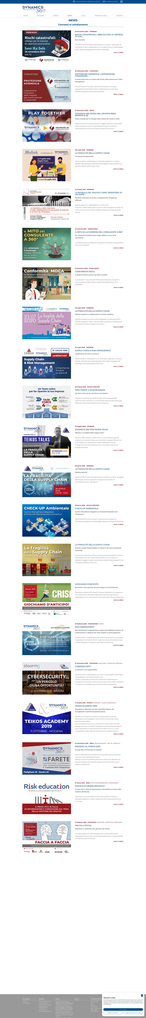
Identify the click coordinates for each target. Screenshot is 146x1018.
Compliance (43, 1009)
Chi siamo (26, 999)
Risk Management (84, 627)
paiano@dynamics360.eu (111, 1)
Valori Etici (26, 1003)
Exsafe (93, 1005)
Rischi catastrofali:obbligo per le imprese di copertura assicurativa (64, 1003)
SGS (92, 1003)
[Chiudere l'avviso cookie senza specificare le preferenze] (142, 995)
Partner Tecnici (97, 999)
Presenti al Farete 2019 (87, 746)
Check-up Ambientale (86, 508)
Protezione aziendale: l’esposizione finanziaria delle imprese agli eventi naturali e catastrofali (64, 1008)
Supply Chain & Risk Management (93, 350)
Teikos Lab (94, 1001)
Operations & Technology (43, 1007)
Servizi (41, 999)
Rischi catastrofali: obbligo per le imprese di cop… (99, 35)
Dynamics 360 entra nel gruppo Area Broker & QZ (95, 114)
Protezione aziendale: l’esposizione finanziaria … (95, 75)
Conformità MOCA (85, 271)
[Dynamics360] (34, 9)
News (57, 999)
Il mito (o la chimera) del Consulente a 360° (99, 232)
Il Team (24, 1001)
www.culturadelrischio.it (90, 786)
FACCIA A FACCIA (83, 825)
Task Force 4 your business (90, 390)
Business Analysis (45, 1011)
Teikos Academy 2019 (86, 706)
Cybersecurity (83, 666)
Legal (76, 999)
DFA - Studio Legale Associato (97, 1009)
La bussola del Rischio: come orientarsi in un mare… (98, 193)
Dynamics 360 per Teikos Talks (91, 429)
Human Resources (45, 1005)
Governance (43, 1003)
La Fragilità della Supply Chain (92, 153)
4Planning (94, 1006)
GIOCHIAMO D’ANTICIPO (86, 584)
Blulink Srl (95, 1011)
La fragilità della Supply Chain (92, 311)
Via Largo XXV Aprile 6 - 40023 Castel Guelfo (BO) (87, 1)
